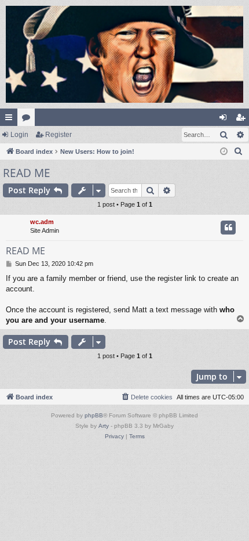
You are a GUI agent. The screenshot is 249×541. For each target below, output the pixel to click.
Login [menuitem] (225, 119)
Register (58, 135)
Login (19, 135)
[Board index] (124, 54)
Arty (103, 426)
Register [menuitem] (242, 119)
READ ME (26, 173)
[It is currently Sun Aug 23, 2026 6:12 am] (224, 151)
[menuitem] (238, 151)
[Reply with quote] (228, 228)
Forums (28, 119)
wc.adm (42, 221)
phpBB (94, 415)
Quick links (11, 119)
